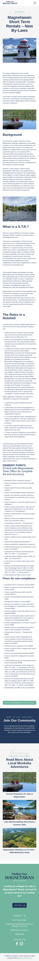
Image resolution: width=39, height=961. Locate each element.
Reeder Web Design (25, 958)
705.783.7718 (19, 934)
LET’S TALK (18, 905)
